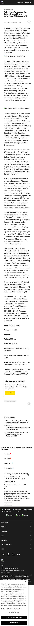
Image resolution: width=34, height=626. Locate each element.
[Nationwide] (28, 509)
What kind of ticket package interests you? (16, 473)
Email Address (8, 463)
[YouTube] (18, 554)
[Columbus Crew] (3, 2)
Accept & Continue (14, 622)
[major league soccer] (2, 562)
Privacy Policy (22, 605)
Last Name (7, 458)
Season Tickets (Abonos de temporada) (17, 475)
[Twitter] (3, 554)
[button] (31, 2)
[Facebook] (8, 554)
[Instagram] (13, 554)
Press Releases (10, 401)
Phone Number (8, 468)
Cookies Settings (5, 572)
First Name (7, 453)
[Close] (26, 582)
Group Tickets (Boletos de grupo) (15, 478)
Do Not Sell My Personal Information (11, 609)
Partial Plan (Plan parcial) (13, 476)
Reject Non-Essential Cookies (14, 617)
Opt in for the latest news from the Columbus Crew (17, 485)
